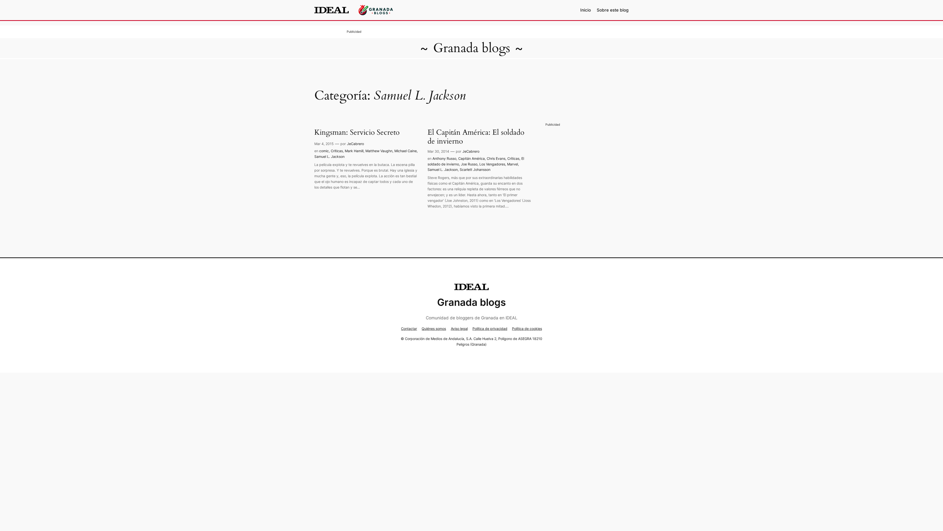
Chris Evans (496, 158)
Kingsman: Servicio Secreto (357, 132)
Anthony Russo (444, 158)
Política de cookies (527, 328)
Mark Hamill (354, 151)
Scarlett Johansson (475, 169)
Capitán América (471, 158)
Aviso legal (459, 328)
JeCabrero (355, 144)
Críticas (337, 151)
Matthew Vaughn (378, 151)
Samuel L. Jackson (329, 156)
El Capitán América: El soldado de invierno (476, 137)
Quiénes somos (434, 328)
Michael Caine (405, 151)
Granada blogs (471, 48)
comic (324, 151)
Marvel (512, 164)
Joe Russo (469, 164)
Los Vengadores (492, 164)
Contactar (409, 328)
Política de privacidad (489, 328)
